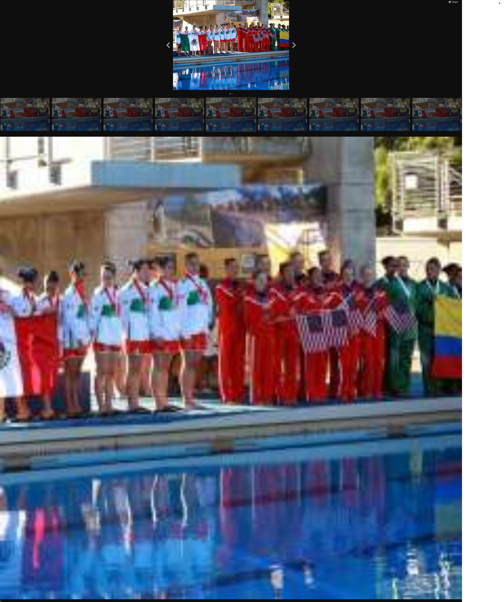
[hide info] (499, 3)
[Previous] (168, 45)
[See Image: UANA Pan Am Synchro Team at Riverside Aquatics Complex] (25, 114)
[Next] (294, 45)
